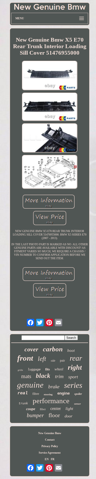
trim (59, 376)
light (69, 408)
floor (54, 415)
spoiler (78, 394)
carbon (53, 349)
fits (47, 369)
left (42, 358)
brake (53, 386)
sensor (77, 403)
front (25, 358)
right (75, 367)
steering (48, 394)
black (43, 375)
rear (76, 358)
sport (73, 376)
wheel (59, 369)
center (55, 408)
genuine (30, 384)
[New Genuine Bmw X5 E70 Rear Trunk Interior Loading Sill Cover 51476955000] (49, 76)
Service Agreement (50, 452)
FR (53, 459)
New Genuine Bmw (49, 433)
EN (47, 459)
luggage (34, 369)
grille (20, 370)
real (22, 393)
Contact (50, 439)
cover (31, 349)
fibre (35, 394)
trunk (23, 403)
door (68, 416)
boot (71, 350)
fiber (43, 409)
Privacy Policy (49, 446)
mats (26, 376)
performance (51, 401)
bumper (35, 415)
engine (63, 393)
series (73, 385)
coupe (30, 409)
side (53, 360)
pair (62, 360)
